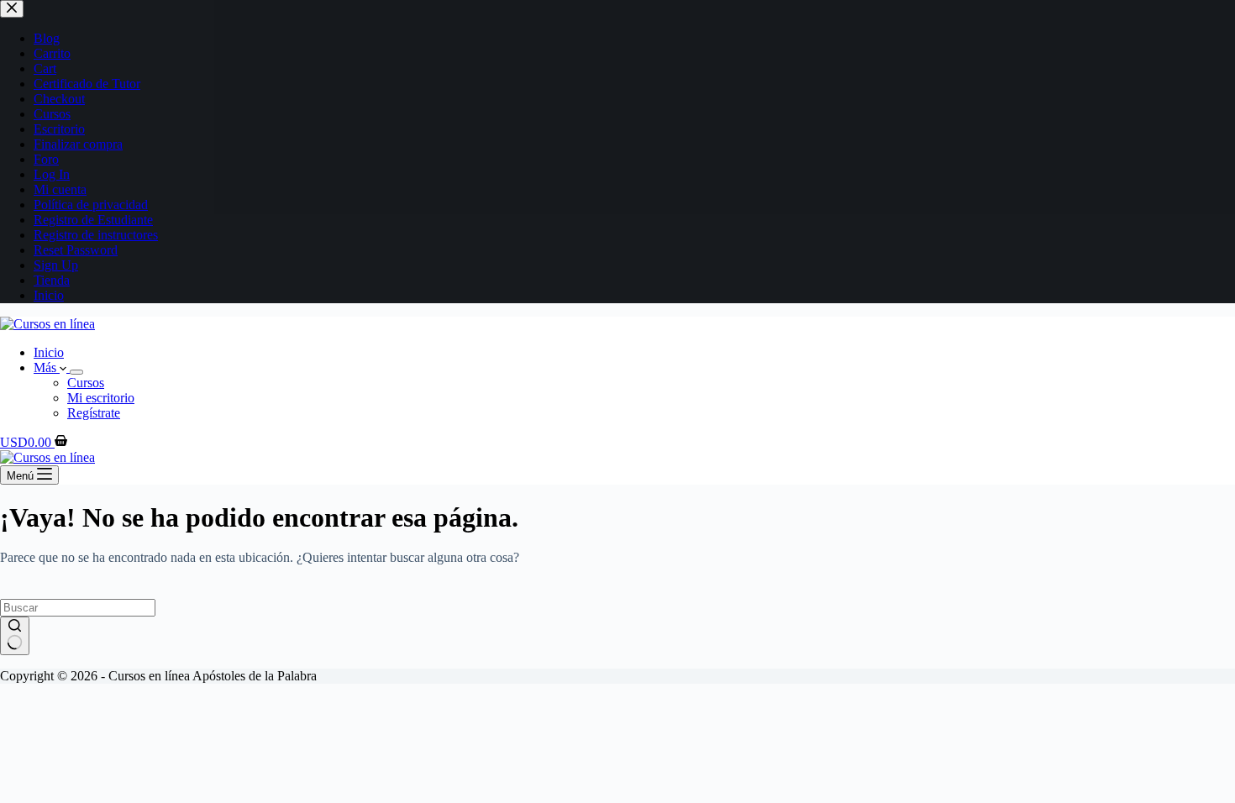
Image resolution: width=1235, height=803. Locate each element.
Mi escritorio (100, 398)
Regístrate (93, 413)
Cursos (85, 382)
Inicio (49, 352)
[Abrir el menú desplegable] (76, 372)
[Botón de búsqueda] (14, 636)
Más (47, 367)
